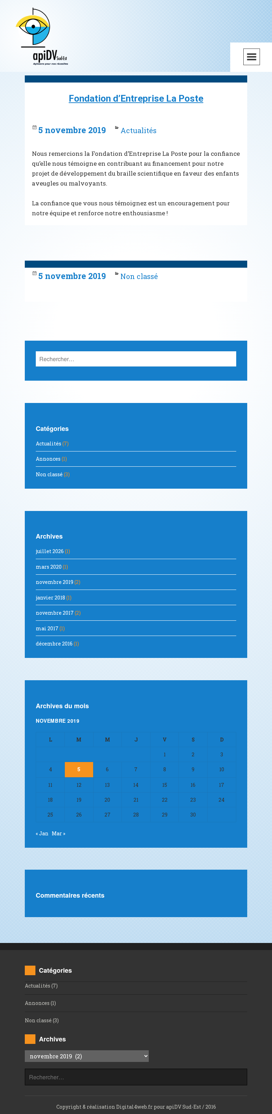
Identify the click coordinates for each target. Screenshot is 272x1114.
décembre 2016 (54, 643)
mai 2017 (47, 628)
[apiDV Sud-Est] (42, 36)
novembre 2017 (55, 612)
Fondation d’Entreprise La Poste (136, 98)
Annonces (48, 458)
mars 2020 (49, 566)
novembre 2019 (54, 582)
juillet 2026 (50, 551)
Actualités (138, 130)
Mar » (58, 833)
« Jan (42, 833)
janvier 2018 (50, 597)
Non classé (139, 276)
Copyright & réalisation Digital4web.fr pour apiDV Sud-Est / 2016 (136, 1106)
